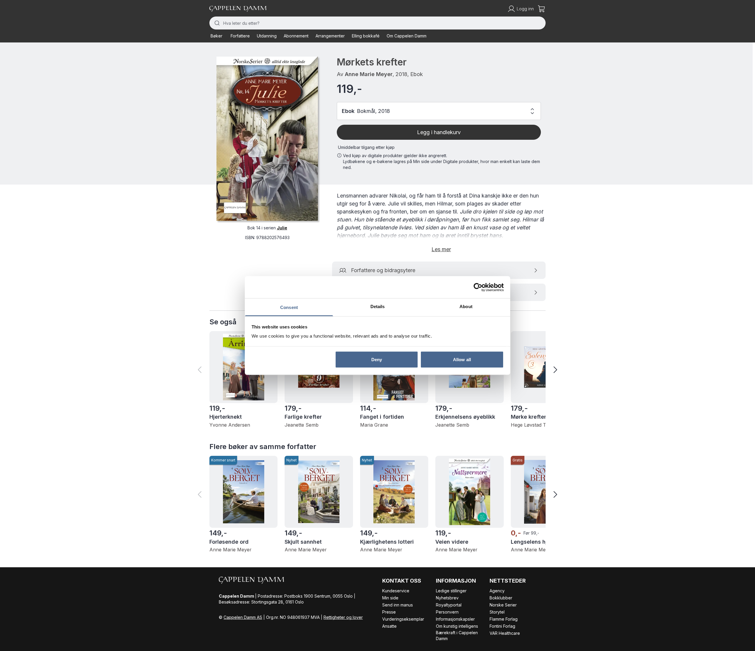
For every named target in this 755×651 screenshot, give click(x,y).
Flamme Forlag (504, 619)
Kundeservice (395, 590)
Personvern (447, 611)
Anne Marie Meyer (369, 74)
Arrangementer (330, 35)
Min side (390, 597)
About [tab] (465, 306)
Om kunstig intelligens (457, 626)
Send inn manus (397, 604)
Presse (389, 611)
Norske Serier (503, 604)
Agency (497, 590)
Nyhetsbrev (447, 597)
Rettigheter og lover (343, 617)
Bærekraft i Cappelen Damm (457, 635)
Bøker (216, 35)
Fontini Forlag (502, 626)
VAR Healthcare (505, 633)
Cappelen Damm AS (243, 617)
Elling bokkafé (366, 35)
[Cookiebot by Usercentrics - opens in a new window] (478, 287)
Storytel (497, 611)
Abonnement (296, 35)
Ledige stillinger (451, 590)
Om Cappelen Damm (406, 35)
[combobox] (377, 23)
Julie (282, 227)
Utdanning (267, 35)
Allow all (462, 359)
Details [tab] (377, 306)
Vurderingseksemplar (403, 619)
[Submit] (216, 23)
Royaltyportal (449, 604)
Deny (376, 359)
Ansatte (389, 626)
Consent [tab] (289, 307)
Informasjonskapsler (455, 619)
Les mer (441, 249)
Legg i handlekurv (439, 132)
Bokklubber (501, 597)
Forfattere (240, 35)
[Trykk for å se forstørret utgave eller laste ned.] (267, 139)
